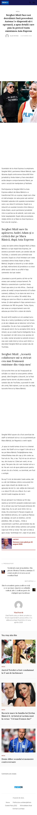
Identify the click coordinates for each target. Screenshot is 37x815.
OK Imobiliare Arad (26, 806)
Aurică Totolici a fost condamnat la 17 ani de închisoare (18, 671)
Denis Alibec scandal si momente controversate (18, 760)
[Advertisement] (18, 59)
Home (8, 802)
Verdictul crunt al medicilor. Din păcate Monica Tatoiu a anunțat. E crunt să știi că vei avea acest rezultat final (21, 571)
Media (18, 11)
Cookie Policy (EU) (11, 806)
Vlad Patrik (14, 36)
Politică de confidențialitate (22, 802)
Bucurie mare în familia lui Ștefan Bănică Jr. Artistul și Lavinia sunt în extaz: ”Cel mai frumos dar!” (18, 716)
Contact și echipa (18, 809)
